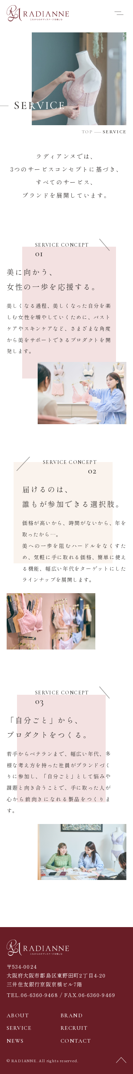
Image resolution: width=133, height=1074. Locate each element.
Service (19, 1028)
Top (87, 132)
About (18, 1015)
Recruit (74, 1028)
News (15, 1041)
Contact (76, 1041)
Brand (72, 1015)
